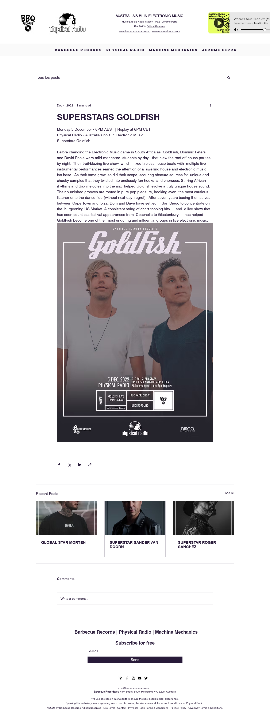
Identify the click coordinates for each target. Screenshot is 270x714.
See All (229, 493)
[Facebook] (127, 678)
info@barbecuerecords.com (134, 688)
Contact (121, 707)
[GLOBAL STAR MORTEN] (66, 518)
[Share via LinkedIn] (80, 465)
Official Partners (156, 26)
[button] (229, 77)
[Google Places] (121, 678)
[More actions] (210, 105)
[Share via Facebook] (59, 465)
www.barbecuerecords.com (134, 31)
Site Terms (109, 707)
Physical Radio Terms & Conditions (148, 707)
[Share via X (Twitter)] (69, 465)
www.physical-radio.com (166, 31)
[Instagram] (133, 678)
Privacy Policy (178, 707)
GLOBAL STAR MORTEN (63, 542)
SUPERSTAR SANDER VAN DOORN (134, 544)
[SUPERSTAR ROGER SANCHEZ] (203, 518)
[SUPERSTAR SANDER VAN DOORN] (135, 518)
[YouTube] (140, 678)
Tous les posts (48, 77)
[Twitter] (146, 678)
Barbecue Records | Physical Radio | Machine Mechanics (136, 632)
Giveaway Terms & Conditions (205, 707)
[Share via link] (90, 465)
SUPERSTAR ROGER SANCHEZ (197, 544)
